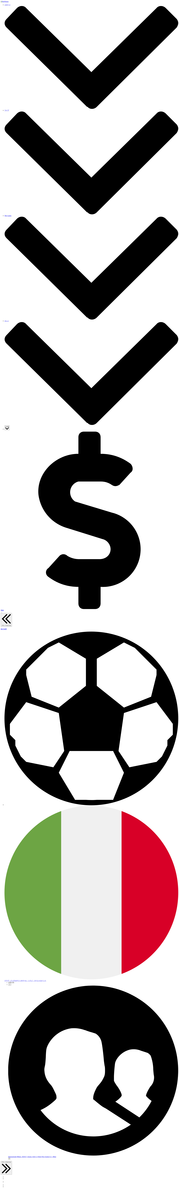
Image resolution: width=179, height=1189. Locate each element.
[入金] (89, 608)
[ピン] (9, 985)
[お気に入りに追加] (10, 985)
